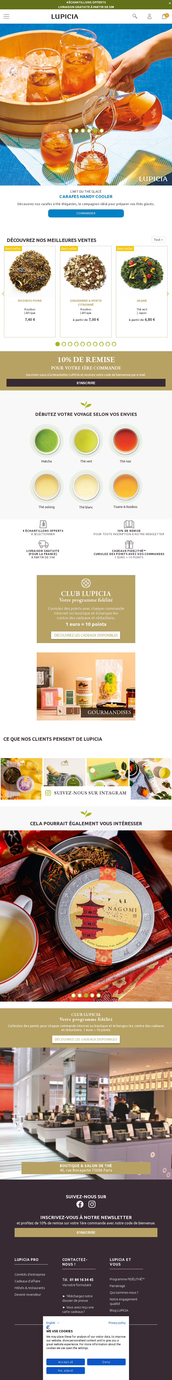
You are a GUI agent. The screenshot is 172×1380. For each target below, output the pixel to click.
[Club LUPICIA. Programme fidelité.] (86, 609)
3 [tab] (83, 130)
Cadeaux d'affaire (27, 1281)
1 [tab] (70, 130)
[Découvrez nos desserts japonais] (86, 686)
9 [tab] (107, 344)
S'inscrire (86, 383)
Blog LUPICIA (119, 1310)
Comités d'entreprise (30, 1274)
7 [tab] (95, 344)
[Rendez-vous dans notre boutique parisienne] (86, 1113)
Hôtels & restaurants (30, 1288)
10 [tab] (114, 344)
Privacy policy (117, 1322)
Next (168, 293)
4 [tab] (89, 130)
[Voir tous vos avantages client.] (43, 524)
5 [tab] (95, 130)
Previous (3, 293)
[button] (53, 1322)
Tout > (158, 239)
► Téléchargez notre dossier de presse (77, 1298)
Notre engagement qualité (124, 1301)
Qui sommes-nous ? (124, 1292)
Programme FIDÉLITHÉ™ (126, 1279)
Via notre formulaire (76, 1285)
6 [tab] (102, 130)
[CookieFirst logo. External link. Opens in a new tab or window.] (48, 1327)
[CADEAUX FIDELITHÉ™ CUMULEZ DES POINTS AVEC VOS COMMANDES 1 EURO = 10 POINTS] (129, 544)
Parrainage (117, 1286)
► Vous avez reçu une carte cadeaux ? (78, 1309)
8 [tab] (101, 344)
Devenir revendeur (28, 1294)
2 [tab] (76, 130)
